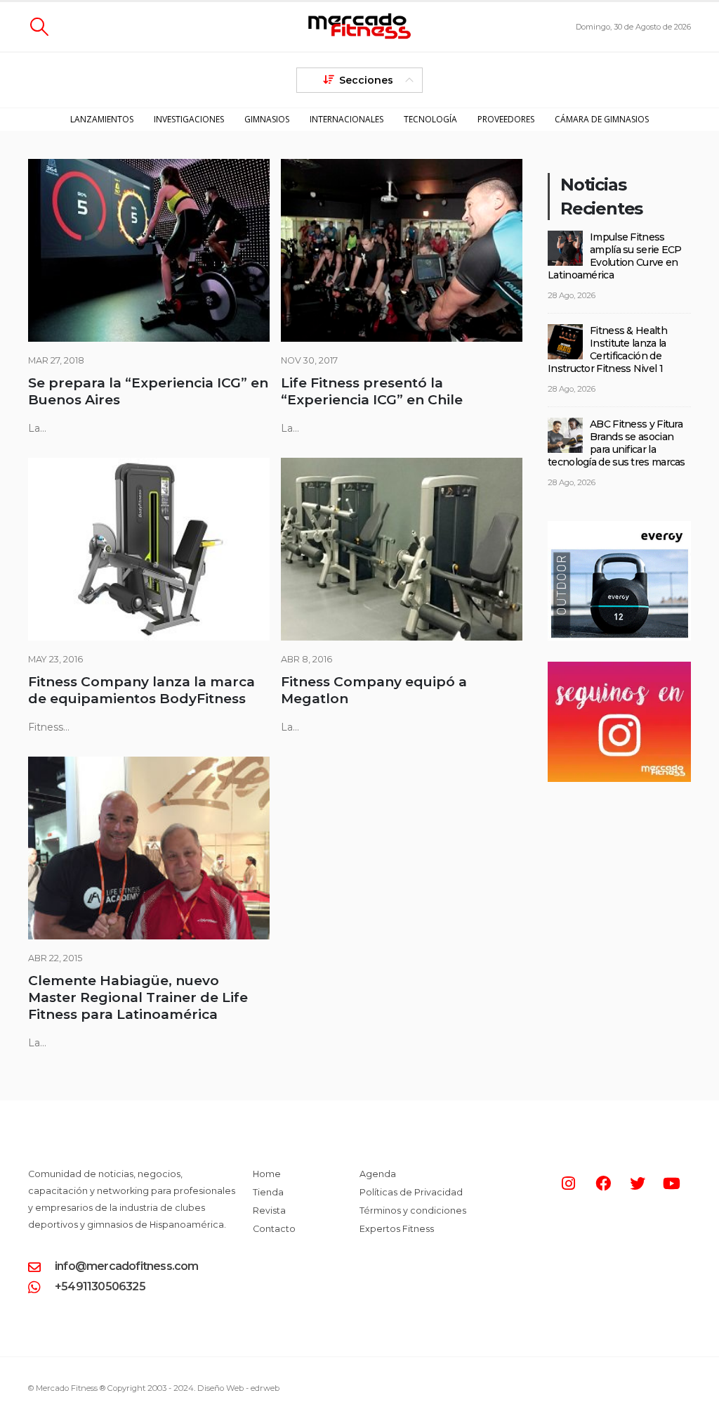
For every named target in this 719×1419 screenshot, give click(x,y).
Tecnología (430, 119)
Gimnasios (266, 119)
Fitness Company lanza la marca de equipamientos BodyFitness (141, 690)
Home (267, 1174)
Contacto (274, 1229)
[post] (565, 247)
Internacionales (346, 119)
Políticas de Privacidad (411, 1192)
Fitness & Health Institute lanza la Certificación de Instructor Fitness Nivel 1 (607, 349)
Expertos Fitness (397, 1229)
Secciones (366, 80)
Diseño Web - (238, 1388)
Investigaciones (189, 119)
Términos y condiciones (413, 1210)
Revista (269, 1210)
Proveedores (505, 119)
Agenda (378, 1174)
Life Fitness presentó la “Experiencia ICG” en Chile (372, 391)
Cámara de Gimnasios (602, 119)
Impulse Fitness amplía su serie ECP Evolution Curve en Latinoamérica (615, 256)
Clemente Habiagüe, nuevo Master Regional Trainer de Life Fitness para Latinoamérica (138, 997)
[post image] (149, 250)
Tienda (268, 1192)
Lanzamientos (101, 119)
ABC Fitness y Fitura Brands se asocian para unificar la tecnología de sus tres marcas (616, 443)
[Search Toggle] (39, 27)
